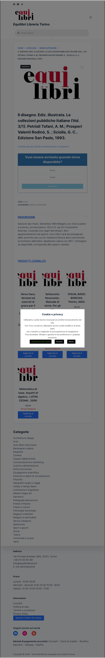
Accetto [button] (59, 342)
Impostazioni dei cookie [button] (40, 342)
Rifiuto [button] (71, 342)
